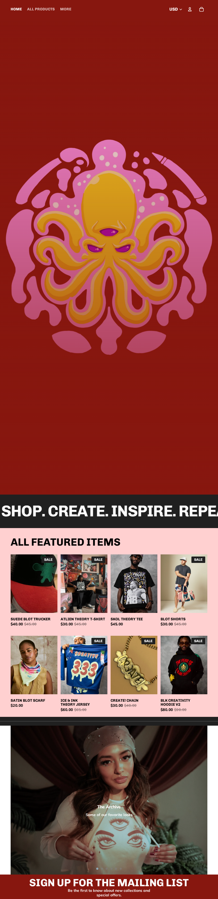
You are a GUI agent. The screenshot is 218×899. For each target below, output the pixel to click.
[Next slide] (53, 583)
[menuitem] (65, 9)
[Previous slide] (15, 583)
